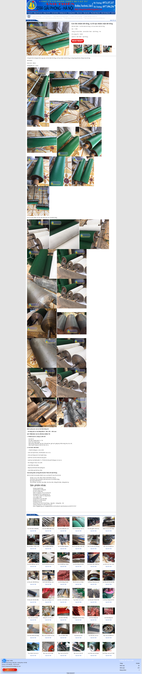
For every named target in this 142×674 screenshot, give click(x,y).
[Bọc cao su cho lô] (78, 646)
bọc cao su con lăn (33, 617)
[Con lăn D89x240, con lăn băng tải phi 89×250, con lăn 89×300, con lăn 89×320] (63, 522)
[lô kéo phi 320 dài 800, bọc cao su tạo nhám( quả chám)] (33, 593)
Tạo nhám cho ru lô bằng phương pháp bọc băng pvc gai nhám (78, 600)
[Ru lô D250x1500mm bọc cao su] (63, 540)
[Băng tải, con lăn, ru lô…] (48, 611)
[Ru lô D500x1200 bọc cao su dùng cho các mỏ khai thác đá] (48, 540)
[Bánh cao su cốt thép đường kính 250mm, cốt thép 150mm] (108, 522)
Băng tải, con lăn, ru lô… (48, 618)
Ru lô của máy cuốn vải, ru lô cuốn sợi (78, 547)
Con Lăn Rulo (30, 20)
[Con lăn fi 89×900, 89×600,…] (63, 611)
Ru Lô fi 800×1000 (63, 635)
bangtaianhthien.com (50, 506)
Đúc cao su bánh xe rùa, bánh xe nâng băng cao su (109, 547)
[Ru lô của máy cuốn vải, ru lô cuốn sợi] (78, 540)
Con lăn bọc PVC (78, 635)
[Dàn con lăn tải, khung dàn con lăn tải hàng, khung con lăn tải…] (93, 540)
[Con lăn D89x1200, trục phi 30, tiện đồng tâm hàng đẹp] (48, 522)
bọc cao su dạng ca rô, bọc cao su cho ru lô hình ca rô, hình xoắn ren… (48, 600)
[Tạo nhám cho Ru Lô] (33, 646)
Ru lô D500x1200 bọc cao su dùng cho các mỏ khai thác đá (48, 547)
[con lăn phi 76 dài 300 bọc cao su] (93, 593)
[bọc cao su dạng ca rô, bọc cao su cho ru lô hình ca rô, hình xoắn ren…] (48, 593)
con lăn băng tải (108, 617)
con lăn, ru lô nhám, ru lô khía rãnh (63, 600)
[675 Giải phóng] (71, 6)
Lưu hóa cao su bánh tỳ (93, 653)
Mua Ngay (77, 40)
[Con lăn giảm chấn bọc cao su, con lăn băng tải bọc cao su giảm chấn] (93, 522)
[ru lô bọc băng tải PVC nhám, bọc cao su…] (108, 593)
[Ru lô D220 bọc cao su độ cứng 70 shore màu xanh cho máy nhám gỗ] (78, 522)
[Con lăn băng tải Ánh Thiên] (78, 557)
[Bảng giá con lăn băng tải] (78, 611)
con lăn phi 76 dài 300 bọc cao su (93, 600)
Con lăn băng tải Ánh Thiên (78, 564)
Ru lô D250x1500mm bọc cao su (63, 547)
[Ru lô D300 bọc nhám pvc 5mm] (63, 557)
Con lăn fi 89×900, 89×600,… (63, 618)
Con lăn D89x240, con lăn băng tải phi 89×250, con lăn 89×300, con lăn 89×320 (63, 529)
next (114, 48)
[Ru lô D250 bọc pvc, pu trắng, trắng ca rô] (48, 557)
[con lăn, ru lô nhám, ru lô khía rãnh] (63, 593)
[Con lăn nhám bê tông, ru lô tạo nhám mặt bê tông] (48, 38)
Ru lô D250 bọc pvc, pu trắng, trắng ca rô (48, 564)
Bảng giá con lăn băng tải (78, 618)
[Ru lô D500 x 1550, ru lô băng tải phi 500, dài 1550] (33, 540)
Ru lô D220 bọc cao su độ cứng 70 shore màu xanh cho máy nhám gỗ (78, 529)
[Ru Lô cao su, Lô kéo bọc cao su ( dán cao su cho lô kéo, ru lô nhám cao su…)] (78, 575)
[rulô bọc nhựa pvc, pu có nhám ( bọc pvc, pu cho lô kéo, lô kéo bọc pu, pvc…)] (93, 575)
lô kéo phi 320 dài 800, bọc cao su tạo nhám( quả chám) (33, 600)
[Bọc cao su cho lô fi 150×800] (63, 646)
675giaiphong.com (40, 506)
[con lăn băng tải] (108, 611)
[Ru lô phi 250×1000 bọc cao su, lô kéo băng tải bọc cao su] (93, 557)
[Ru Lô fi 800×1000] (63, 629)
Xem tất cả (113, 20)
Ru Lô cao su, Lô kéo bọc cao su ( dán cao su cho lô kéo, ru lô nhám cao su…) (78, 582)
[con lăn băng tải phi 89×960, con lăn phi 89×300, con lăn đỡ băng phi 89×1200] (63, 575)
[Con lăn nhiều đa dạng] (33, 629)
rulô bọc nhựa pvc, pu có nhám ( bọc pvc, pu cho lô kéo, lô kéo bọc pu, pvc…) (93, 582)
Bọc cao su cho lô (78, 653)
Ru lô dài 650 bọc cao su (48, 582)
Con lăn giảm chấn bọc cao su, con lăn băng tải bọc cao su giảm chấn (93, 529)
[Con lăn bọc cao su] (93, 629)
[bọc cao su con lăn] (33, 611)
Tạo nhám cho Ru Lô (33, 653)
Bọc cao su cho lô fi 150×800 (63, 653)
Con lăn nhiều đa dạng (33, 635)
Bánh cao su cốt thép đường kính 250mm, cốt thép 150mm (108, 529)
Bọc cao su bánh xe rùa (48, 635)
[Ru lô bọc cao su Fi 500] (108, 646)
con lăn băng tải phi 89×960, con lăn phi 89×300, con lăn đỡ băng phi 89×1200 (63, 582)
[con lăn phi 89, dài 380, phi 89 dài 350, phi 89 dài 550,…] (108, 575)
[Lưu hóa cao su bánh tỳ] (93, 646)
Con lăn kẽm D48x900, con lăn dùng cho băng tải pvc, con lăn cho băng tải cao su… (33, 529)
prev (72, 48)
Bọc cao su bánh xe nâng (108, 636)
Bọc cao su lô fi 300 (48, 653)
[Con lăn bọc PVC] (78, 629)
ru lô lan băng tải (93, 617)
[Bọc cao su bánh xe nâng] (108, 629)
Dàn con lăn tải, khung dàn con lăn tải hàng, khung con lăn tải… (93, 547)
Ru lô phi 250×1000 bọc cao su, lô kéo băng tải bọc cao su (93, 564)
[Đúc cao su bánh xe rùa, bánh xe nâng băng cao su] (108, 540)
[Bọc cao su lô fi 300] (48, 646)
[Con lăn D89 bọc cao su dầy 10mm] (33, 557)
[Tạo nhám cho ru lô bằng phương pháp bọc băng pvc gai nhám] (78, 593)
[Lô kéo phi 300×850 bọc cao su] (33, 575)
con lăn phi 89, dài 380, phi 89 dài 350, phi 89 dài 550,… (108, 582)
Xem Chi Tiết (33, 531)
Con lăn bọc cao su (93, 635)
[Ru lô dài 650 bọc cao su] (48, 575)
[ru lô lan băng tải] (93, 611)
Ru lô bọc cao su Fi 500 (108, 653)
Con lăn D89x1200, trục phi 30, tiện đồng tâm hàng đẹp (48, 529)
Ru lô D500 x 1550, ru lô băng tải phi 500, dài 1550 (33, 547)
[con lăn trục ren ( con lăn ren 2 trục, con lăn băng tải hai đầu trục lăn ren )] (108, 557)
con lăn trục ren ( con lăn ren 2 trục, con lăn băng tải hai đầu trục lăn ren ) (108, 564)
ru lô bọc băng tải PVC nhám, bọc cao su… (108, 600)
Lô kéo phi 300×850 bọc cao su (33, 582)
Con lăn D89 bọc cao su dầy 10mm (33, 564)
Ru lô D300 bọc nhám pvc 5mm (63, 564)
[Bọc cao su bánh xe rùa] (48, 629)
